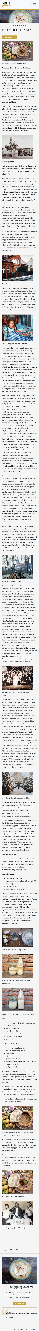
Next (36, 16)
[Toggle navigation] (34, 4)
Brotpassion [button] (19, 1303)
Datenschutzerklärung (28, 1329)
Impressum (15, 1329)
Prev (2, 16)
